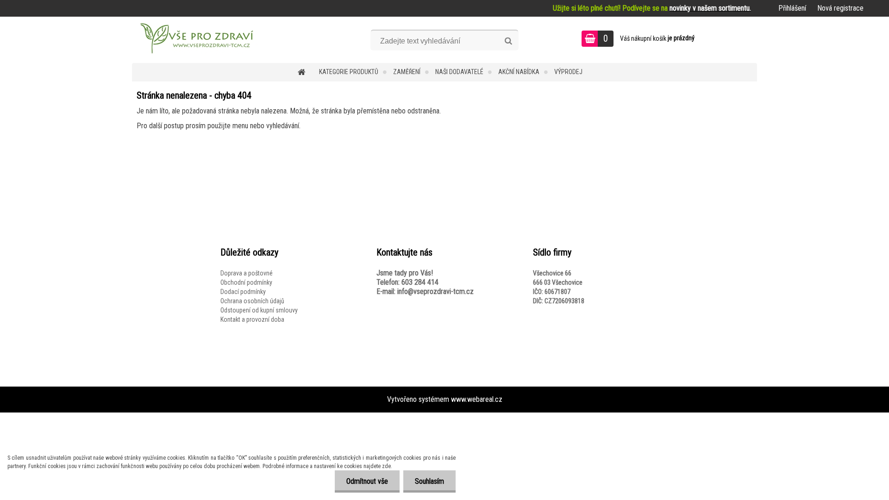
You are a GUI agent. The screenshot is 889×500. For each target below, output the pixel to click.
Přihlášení (792, 8)
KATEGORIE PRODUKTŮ (348, 71)
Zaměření (406, 71)
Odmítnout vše (367, 481)
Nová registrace (840, 8)
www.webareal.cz (476, 399)
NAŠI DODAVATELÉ (459, 71)
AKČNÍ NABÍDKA (518, 71)
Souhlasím (429, 481)
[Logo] (195, 40)
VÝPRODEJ (568, 71)
